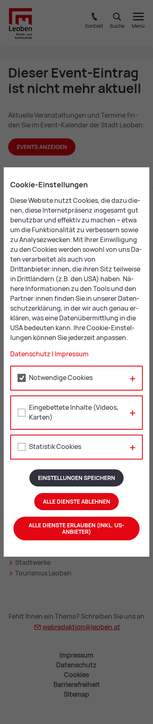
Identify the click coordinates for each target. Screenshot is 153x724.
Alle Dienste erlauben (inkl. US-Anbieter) (76, 528)
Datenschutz (30, 354)
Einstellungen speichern (76, 478)
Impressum (72, 354)
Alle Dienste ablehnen (76, 501)
